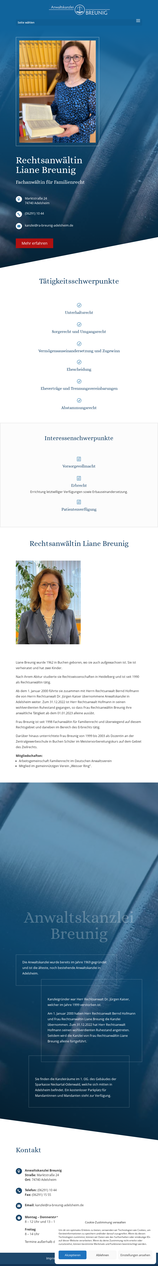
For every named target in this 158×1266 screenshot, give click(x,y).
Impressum (54, 1258)
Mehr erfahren (34, 243)
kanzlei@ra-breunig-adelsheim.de (49, 225)
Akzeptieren (73, 1255)
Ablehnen (102, 1255)
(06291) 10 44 (34, 213)
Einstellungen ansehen (135, 1255)
